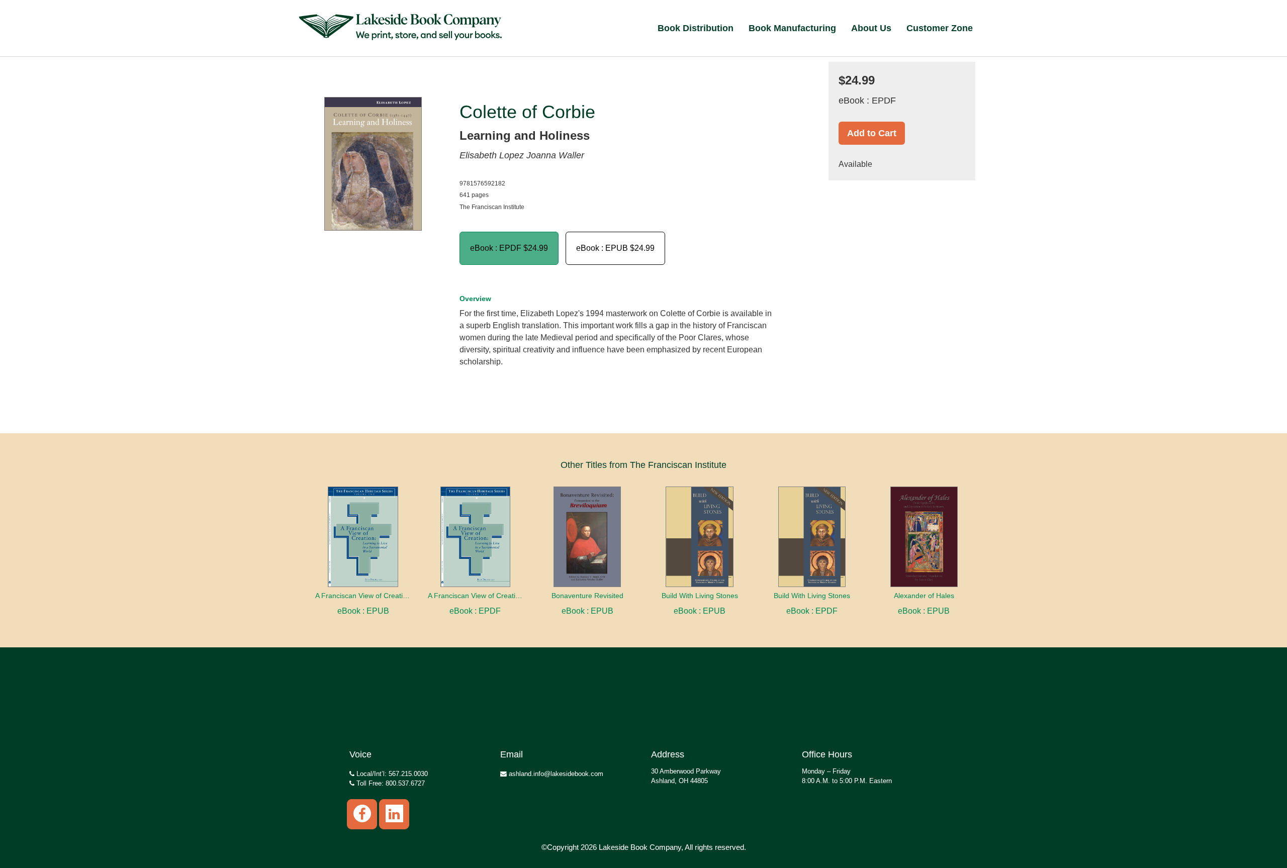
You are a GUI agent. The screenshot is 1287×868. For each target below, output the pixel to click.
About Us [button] (871, 28)
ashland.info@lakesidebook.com (555, 774)
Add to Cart (871, 133)
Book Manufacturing (792, 28)
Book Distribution (695, 28)
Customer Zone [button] (939, 28)
